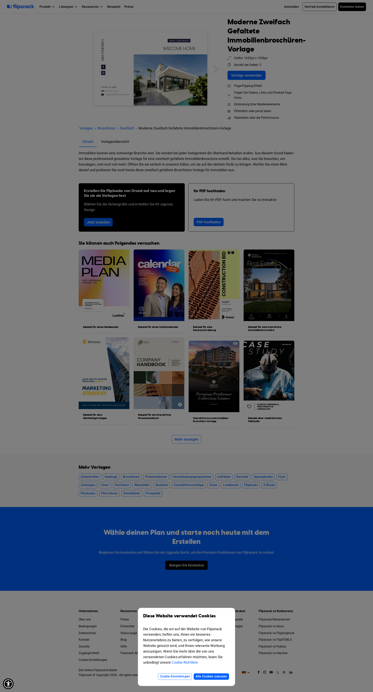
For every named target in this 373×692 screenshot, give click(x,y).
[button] (8, 683)
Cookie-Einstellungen (175, 676)
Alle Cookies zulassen (211, 676)
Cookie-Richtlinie (185, 662)
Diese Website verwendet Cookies (179, 616)
